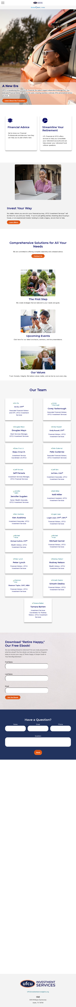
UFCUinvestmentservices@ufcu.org (38, 992)
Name (15, 724)
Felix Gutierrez (57, 452)
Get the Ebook (13, 697)
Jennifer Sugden (19, 496)
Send (38, 752)
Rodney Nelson (57, 562)
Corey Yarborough (57, 408)
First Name (9, 662)
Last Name (9, 674)
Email (7, 686)
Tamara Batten (38, 607)
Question (38, 736)
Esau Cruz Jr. (19, 452)
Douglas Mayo (19, 430)
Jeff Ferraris (19, 473)
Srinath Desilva (57, 584)
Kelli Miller (57, 494)
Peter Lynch (19, 562)
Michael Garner (57, 541)
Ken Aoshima (19, 517)
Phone (60, 724)
